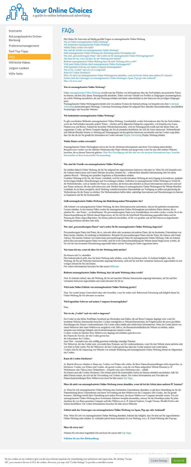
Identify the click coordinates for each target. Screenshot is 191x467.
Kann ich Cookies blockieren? (77, 72)
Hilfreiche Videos (19, 62)
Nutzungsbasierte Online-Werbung (25, 38)
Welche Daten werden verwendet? (79, 47)
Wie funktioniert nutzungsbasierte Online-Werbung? (87, 44)
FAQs (12, 57)
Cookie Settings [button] (159, 460)
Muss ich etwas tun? (73, 81)
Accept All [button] (178, 460)
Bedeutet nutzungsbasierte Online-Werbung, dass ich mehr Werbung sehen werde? (100, 61)
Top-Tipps (128, 378)
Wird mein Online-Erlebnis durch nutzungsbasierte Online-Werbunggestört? (97, 64)
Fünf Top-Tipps (18, 51)
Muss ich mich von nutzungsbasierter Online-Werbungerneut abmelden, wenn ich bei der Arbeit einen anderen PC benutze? (118, 75)
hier (80, 255)
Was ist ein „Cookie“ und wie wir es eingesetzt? (85, 70)
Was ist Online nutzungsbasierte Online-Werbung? (86, 42)
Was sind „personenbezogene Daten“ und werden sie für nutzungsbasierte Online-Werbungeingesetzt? (109, 56)
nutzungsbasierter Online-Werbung (84, 92)
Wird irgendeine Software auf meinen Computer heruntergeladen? (93, 67)
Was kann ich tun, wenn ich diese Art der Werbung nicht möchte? (92, 58)
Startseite (15, 31)
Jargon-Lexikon (19, 68)
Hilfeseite (114, 266)
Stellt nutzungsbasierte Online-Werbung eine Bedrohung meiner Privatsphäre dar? (100, 53)
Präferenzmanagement (24, 45)
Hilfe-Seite (16, 73)
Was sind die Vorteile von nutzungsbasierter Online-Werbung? (91, 50)
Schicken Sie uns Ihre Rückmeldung (81, 438)
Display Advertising (132, 135)
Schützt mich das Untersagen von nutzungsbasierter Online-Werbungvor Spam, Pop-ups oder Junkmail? (110, 78)
